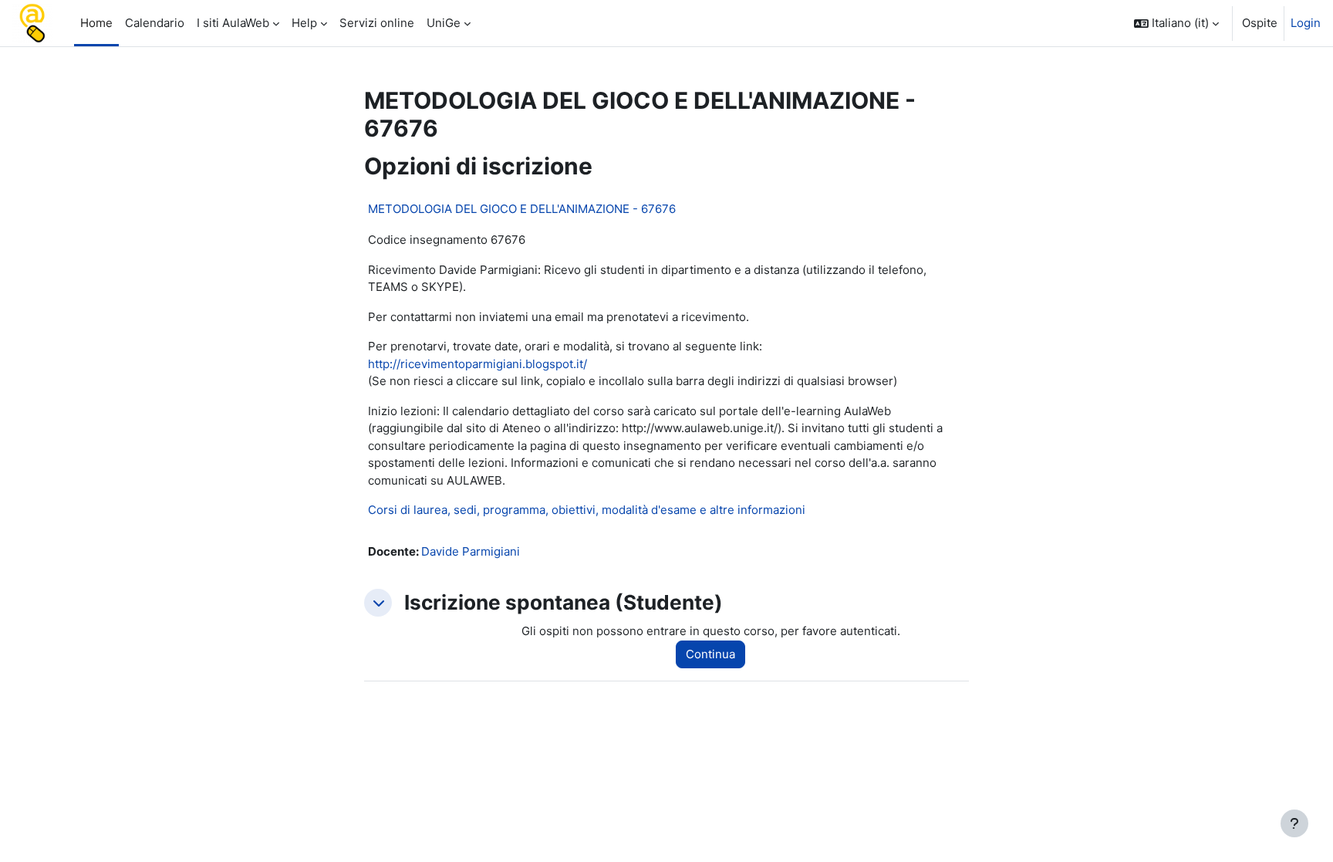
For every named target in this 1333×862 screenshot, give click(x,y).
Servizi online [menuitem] (376, 22)
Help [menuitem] (304, 22)
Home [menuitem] (96, 22)
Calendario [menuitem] (154, 22)
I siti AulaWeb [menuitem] (233, 22)
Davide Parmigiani (470, 551)
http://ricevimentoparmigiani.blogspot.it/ (477, 364)
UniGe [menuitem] (444, 22)
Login (1306, 22)
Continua (710, 654)
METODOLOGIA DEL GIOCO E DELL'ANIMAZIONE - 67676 (522, 208)
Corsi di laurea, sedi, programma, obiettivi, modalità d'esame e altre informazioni (586, 509)
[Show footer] (1294, 823)
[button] (1176, 23)
